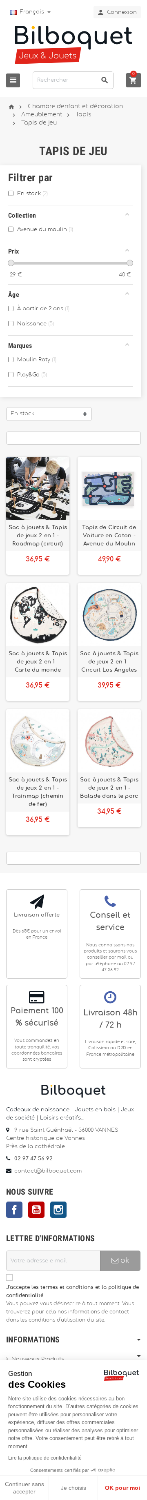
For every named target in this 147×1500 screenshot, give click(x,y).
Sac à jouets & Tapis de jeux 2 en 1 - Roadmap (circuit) (38, 536)
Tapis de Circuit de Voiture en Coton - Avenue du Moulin (109, 536)
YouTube (36, 1210)
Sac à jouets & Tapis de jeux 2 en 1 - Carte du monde (38, 662)
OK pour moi (122, 1487)
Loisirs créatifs (60, 1118)
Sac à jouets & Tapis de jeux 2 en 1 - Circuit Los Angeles (109, 662)
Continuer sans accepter (24, 1488)
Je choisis (73, 1487)
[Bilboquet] (73, 44)
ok (123, 1260)
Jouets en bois (96, 1110)
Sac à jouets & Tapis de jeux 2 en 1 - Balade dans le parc (109, 788)
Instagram (58, 1210)
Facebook (14, 1210)
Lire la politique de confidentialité (45, 1458)
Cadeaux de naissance (37, 1110)
